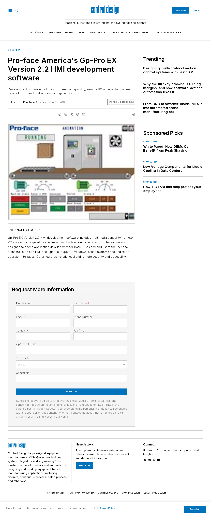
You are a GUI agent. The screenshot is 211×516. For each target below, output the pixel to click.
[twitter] (71, 114)
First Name (24, 303)
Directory (14, 50)
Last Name (81, 303)
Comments (22, 372)
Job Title (80, 330)
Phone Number (82, 317)
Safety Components (92, 32)
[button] (10, 10)
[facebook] (59, 114)
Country (22, 358)
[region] (105, 509)
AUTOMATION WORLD (82, 493)
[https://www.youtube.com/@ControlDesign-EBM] (158, 460)
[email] (83, 114)
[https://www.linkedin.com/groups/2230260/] (149, 460)
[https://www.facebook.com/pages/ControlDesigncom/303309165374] (145, 460)
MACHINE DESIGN (131, 493)
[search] (16, 10)
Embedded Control (60, 32)
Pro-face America (34, 102)
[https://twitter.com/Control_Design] (153, 460)
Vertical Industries (168, 32)
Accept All (195, 509)
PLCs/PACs (36, 32)
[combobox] (71, 364)
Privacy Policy (107, 508)
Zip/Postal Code (26, 344)
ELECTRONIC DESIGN (155, 493)
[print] (133, 114)
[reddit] (77, 114)
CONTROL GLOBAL (108, 493)
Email (20, 317)
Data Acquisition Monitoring (130, 32)
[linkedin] (65, 114)
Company (22, 330)
